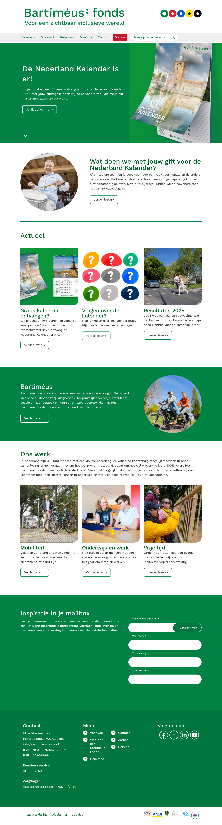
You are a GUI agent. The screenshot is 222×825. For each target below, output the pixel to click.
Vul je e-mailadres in (145, 618)
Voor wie (28, 37)
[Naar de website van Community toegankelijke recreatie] (195, 815)
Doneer (120, 37)
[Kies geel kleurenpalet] (189, 13)
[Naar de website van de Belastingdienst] (157, 813)
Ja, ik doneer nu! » (39, 109)
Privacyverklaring (35, 814)
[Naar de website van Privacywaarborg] (176, 813)
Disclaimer (59, 814)
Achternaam (140, 670)
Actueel (123, 740)
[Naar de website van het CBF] (147, 813)
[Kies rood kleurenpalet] (173, 13)
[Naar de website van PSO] (185, 815)
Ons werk (48, 37)
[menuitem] (28, 37)
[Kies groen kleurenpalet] (164, 13)
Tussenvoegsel (141, 653)
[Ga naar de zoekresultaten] (173, 37)
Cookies (77, 814)
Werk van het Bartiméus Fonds (97, 746)
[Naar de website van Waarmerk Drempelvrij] (167, 813)
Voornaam (139, 635)
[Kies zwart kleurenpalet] (198, 13)
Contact (104, 37)
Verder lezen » (104, 199)
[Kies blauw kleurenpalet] (181, 13)
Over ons (86, 37)
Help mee (67, 37)
